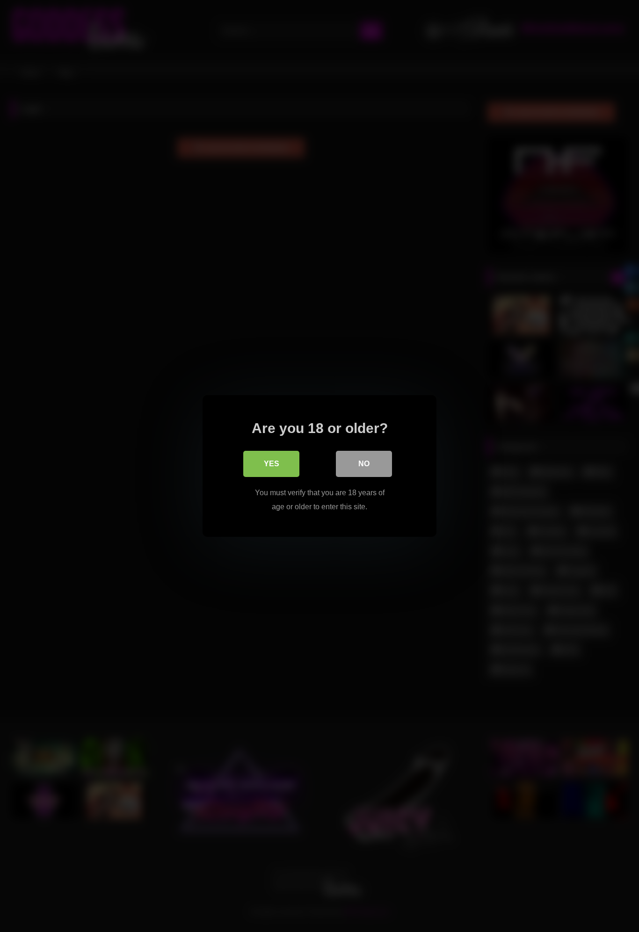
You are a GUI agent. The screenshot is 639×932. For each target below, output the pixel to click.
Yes (271, 464)
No (364, 464)
